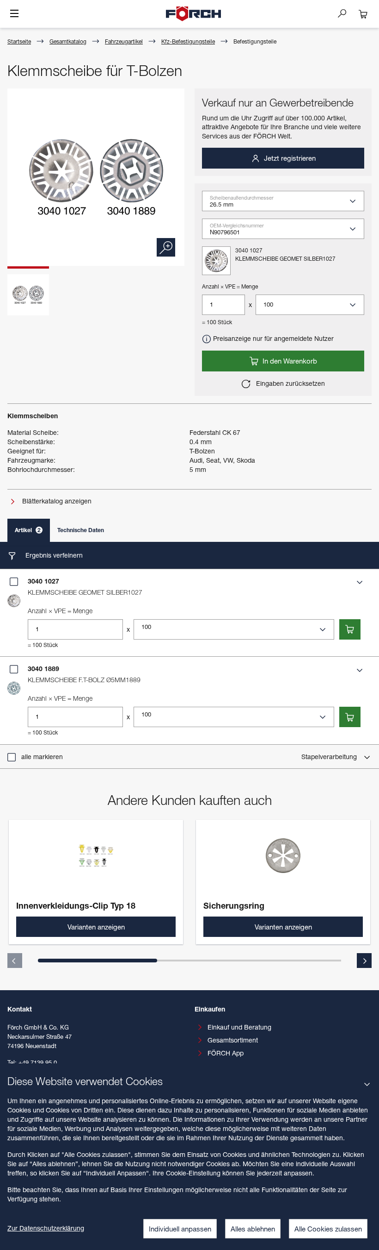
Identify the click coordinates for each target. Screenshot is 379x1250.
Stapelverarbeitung (330, 756)
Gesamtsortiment (233, 1040)
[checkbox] (14, 582)
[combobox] (287, 204)
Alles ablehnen (253, 1229)
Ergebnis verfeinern (53, 555)
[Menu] (14, 14)
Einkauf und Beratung (239, 1027)
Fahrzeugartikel (124, 41)
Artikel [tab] (28, 530)
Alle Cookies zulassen (328, 1229)
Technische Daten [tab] (80, 530)
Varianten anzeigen (96, 927)
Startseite (19, 41)
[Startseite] (193, 13)
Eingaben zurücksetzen (289, 383)
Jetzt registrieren (289, 158)
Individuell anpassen (180, 1229)
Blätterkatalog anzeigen (56, 501)
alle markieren (42, 756)
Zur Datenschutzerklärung (45, 1228)
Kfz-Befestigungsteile (188, 41)
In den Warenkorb (289, 361)
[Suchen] (345, 13)
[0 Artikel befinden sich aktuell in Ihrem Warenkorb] (363, 14)
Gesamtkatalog (67, 41)
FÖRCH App (226, 1053)
